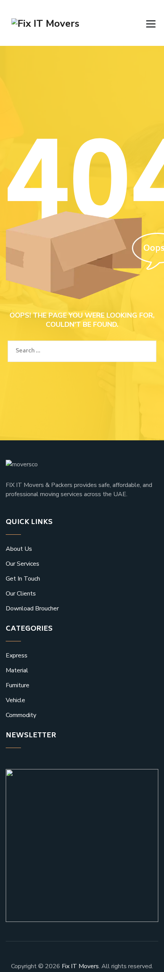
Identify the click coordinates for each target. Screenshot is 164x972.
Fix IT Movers (80, 966)
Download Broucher (32, 608)
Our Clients (21, 593)
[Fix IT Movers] (45, 23)
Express (16, 655)
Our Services (22, 564)
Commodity (21, 715)
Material (17, 670)
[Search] (139, 23)
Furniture (17, 685)
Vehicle (15, 700)
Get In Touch (23, 578)
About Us (19, 549)
